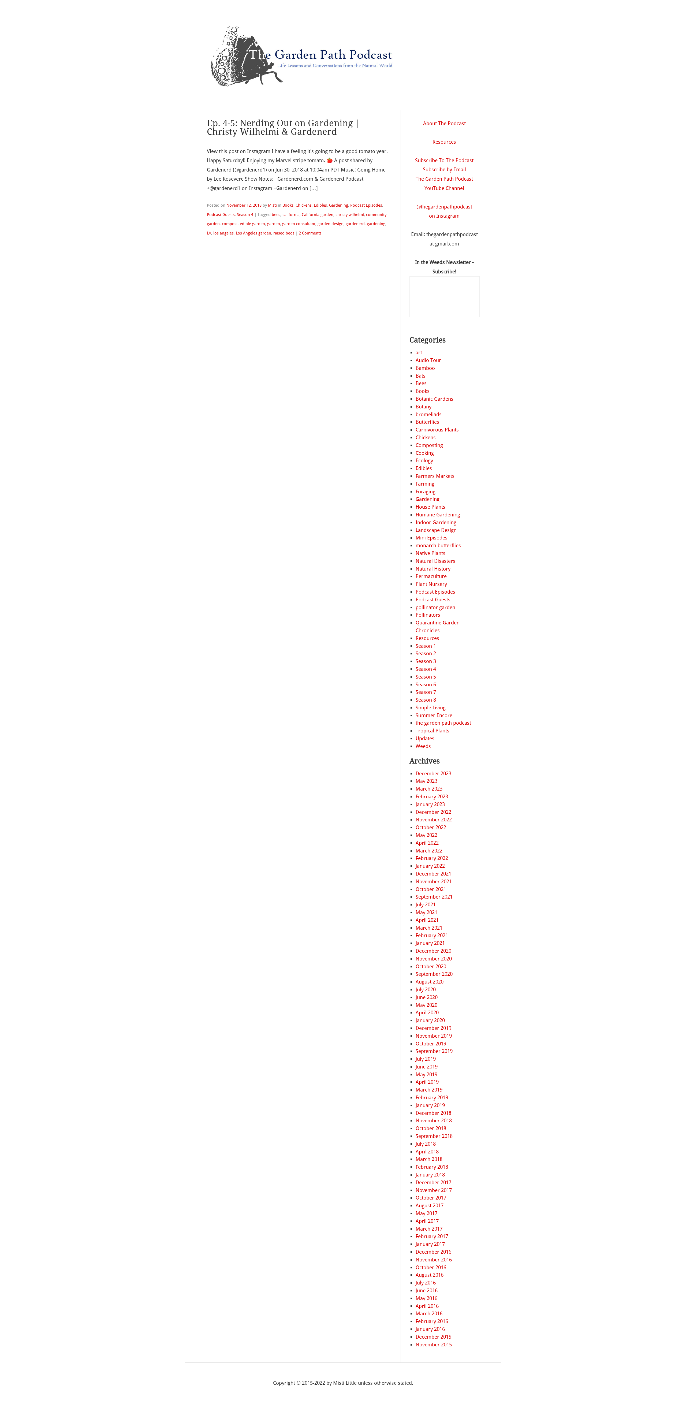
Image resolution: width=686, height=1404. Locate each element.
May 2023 (426, 781)
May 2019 (426, 1074)
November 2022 (434, 820)
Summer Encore (434, 715)
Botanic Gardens (434, 399)
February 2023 (432, 797)
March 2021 (429, 928)
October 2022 (431, 827)
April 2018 (427, 1152)
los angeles (223, 233)
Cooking (425, 453)
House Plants (430, 507)
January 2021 (430, 943)
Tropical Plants (432, 731)
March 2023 (429, 789)
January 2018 (430, 1175)
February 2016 (432, 1321)
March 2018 (429, 1159)
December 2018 (433, 1113)
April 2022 (427, 843)
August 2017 (429, 1205)
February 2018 (432, 1167)
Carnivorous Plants (437, 430)
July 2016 (426, 1283)
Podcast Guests (221, 214)
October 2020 (431, 966)
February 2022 (432, 858)
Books (287, 205)
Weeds (423, 746)
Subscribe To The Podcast (444, 160)
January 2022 (430, 866)
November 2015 (434, 1345)
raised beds (283, 233)
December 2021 (433, 874)
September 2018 (434, 1136)
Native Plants (430, 553)
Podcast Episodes (366, 205)
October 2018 (431, 1128)
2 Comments (310, 233)
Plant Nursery (431, 584)
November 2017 (434, 1190)
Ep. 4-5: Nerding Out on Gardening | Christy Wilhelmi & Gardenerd (283, 127)
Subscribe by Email (444, 169)
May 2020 (426, 1005)
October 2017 (431, 1198)
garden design (331, 223)
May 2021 (426, 912)
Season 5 (426, 677)
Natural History (433, 569)
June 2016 (427, 1290)
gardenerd (355, 223)
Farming (425, 484)
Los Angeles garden (253, 233)
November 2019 (434, 1036)
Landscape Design (436, 530)
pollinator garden (435, 607)
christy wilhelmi (349, 214)
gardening (376, 223)
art (419, 352)
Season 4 (245, 214)
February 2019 (432, 1097)
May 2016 (426, 1298)
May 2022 (426, 835)
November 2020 (434, 959)
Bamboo (425, 368)
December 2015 (433, 1337)
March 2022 (429, 851)
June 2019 (427, 1067)
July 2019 (426, 1059)
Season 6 (426, 684)
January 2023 (430, 804)
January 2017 (430, 1244)
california (291, 214)
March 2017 (429, 1229)
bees (276, 214)
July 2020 (426, 989)
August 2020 (429, 982)
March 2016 (429, 1313)
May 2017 (426, 1213)
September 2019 (434, 1051)
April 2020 (427, 1013)
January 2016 (430, 1329)
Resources (444, 142)
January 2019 (430, 1105)
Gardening (338, 205)
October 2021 (431, 889)
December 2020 (433, 951)
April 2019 (427, 1082)
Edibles (320, 205)
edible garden (252, 223)
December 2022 (433, 812)
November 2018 (434, 1121)
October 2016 (431, 1267)
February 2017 (432, 1236)
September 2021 (434, 897)
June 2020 (427, 997)
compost (230, 223)
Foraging (425, 492)
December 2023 (433, 773)
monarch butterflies (438, 545)
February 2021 (432, 935)
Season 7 (426, 692)
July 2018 (426, 1144)
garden (273, 223)
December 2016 (433, 1252)
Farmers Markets (435, 476)
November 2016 (434, 1260)
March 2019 (429, 1090)
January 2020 (430, 1020)
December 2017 (433, 1182)
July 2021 (426, 905)
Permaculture (431, 576)
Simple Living (431, 708)
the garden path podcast (443, 723)
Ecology (424, 460)
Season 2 (426, 653)
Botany (423, 407)
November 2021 (434, 881)
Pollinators (428, 615)
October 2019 (431, 1044)
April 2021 (427, 920)
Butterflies (427, 422)
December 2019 (433, 1028)
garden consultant (298, 223)
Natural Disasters (435, 561)
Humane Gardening (438, 515)
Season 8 (426, 700)
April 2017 (427, 1221)
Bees (421, 383)
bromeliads (429, 414)
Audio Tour (428, 360)
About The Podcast (444, 123)
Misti (272, 205)
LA (209, 233)
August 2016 (429, 1275)
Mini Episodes (432, 538)
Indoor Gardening (436, 522)
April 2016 (427, 1306)
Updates (425, 738)
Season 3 (426, 661)
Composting (429, 445)
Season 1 (426, 646)
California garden (317, 214)
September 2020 (434, 974)
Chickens (304, 205)
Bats (421, 376)
